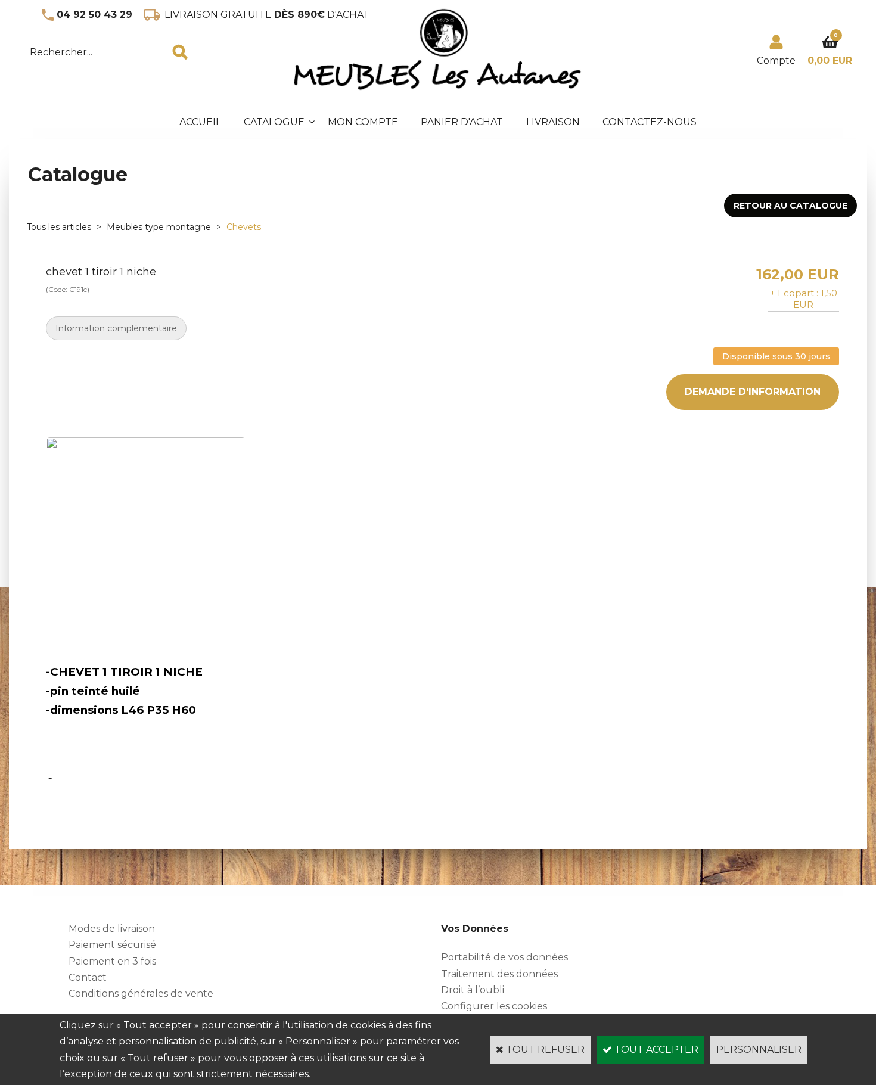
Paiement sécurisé (112, 944)
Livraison (553, 122)
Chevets (243, 227)
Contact (88, 977)
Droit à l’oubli (472, 990)
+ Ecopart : (794, 293)
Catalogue (274, 122)
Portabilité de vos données (504, 957)
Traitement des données (499, 974)
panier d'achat (462, 122)
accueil (200, 122)
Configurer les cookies (494, 1006)
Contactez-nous (649, 122)
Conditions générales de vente (141, 993)
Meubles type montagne (159, 227)
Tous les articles (59, 227)
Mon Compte (363, 122)
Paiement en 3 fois (112, 961)
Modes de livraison (112, 928)
